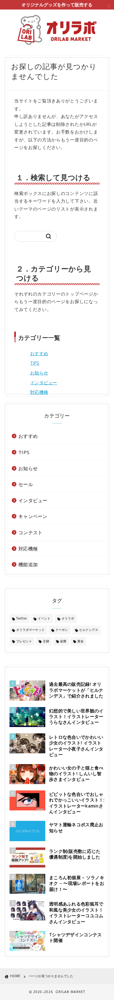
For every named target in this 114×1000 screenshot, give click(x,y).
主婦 (46, 641)
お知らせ (39, 373)
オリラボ (67, 618)
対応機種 (39, 392)
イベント (44, 618)
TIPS (34, 363)
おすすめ (39, 353)
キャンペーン (33, 516)
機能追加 (28, 564)
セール (25, 484)
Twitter (21, 618)
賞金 (80, 641)
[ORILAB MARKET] (57, 30)
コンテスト (30, 532)
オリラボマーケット (30, 629)
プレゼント (24, 641)
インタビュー (43, 383)
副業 (63, 641)
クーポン (61, 629)
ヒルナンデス (88, 629)
